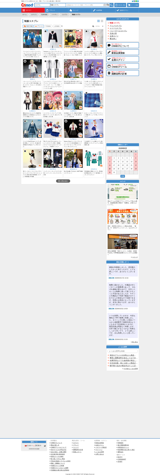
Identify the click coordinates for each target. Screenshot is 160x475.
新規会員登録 (99, 443)
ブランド (76, 445)
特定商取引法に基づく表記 (126, 449)
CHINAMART (122, 459)
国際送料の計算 (78, 449)
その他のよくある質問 (131, 369)
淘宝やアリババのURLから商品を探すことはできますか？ (124, 355)
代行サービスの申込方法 (58, 449)
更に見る (135, 342)
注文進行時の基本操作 (58, 454)
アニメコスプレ (116, 26)
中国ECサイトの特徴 (57, 465)
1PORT (120, 461)
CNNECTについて (56, 443)
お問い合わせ (99, 454)
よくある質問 (99, 452)
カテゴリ (76, 443)
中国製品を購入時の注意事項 (60, 470)
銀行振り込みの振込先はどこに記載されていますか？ (124, 366)
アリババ (40, 26)
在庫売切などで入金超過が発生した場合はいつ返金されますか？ (124, 360)
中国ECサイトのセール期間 (59, 468)
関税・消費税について (58, 463)
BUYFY (120, 457)
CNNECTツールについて (58, 447)
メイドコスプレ (116, 28)
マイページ (98, 449)
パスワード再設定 (101, 447)
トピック (135, 257)
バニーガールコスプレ (118, 31)
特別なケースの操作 (57, 456)
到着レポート (77, 452)
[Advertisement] (63, 200)
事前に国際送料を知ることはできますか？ (124, 358)
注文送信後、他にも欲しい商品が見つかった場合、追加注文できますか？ (124, 363)
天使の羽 (113, 33)
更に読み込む (63, 181)
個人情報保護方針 (123, 445)
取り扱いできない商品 (58, 459)
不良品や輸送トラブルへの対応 (61, 461)
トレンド (76, 447)
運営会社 (120, 452)
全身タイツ (114, 36)
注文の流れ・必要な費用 (58, 452)
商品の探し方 (55, 445)
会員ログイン (99, 445)
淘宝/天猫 (29, 26)
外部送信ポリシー (123, 447)
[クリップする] (25, 31)
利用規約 (120, 443)
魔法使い (113, 39)
